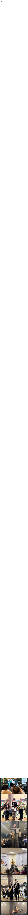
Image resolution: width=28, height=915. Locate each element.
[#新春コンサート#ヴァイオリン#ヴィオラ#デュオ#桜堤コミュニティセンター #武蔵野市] (14, 861)
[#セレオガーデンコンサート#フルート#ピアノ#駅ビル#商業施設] (14, 781)
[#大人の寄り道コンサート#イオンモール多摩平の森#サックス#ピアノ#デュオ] (14, 834)
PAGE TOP (26, 886)
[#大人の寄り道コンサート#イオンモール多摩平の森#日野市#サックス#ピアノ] (14, 888)
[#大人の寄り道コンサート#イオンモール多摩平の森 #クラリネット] (14, 807)
